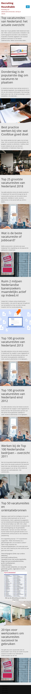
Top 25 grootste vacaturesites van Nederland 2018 (13, 182)
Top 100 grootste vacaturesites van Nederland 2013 (13, 341)
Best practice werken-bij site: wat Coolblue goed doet (14, 130)
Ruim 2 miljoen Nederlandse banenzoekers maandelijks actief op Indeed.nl (13, 288)
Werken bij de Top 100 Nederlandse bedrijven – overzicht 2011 (15, 451)
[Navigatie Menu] (28, 6)
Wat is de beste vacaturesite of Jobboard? (11, 236)
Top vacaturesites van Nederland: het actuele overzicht (14, 21)
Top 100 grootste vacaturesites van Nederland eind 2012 (13, 395)
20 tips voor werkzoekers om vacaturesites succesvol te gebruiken (12, 637)
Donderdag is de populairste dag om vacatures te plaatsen (14, 77)
